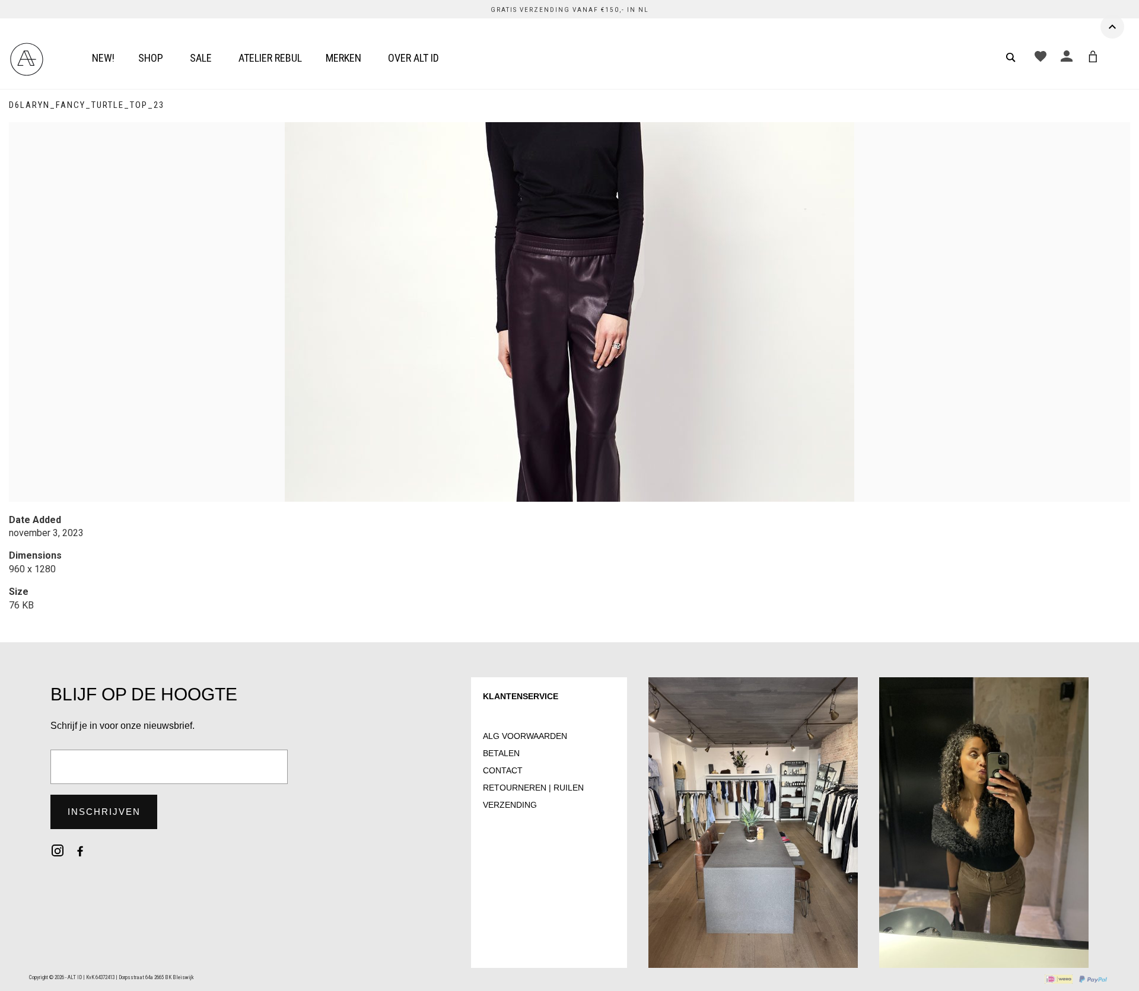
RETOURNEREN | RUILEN (533, 787)
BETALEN (501, 753)
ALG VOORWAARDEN (525, 736)
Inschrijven (104, 812)
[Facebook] (80, 850)
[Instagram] (57, 850)
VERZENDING (510, 805)
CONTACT (503, 770)
